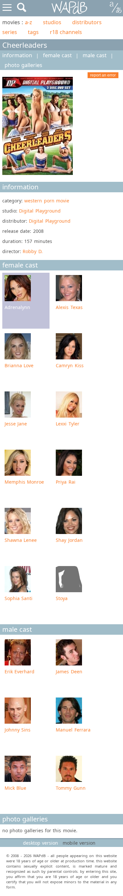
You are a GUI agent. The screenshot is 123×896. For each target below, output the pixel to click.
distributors (87, 22)
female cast (57, 55)
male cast (95, 55)
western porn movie (46, 201)
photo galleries (23, 65)
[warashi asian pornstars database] (69, 8)
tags (33, 32)
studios (52, 22)
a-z (28, 22)
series (9, 32)
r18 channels (66, 32)
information (17, 55)
